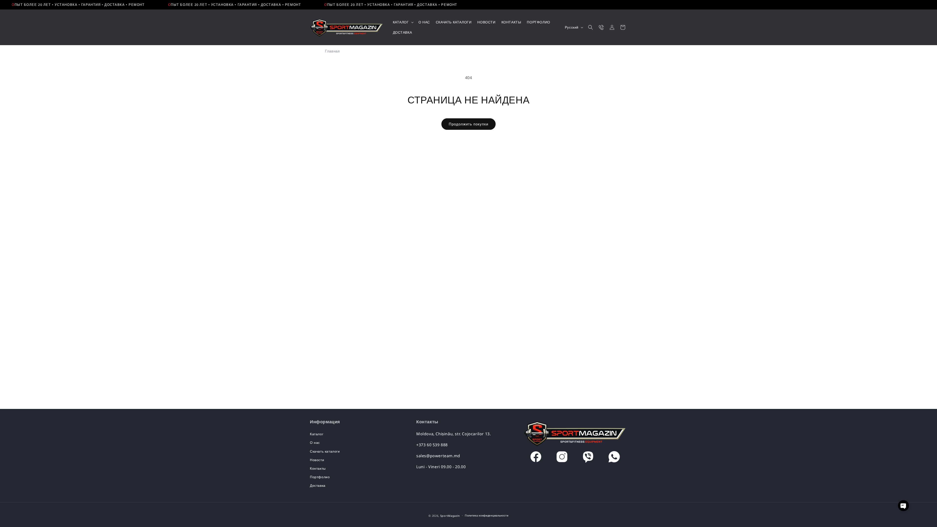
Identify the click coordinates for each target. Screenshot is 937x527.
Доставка (318, 485)
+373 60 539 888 (432, 444)
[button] (403, 22)
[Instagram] (562, 458)
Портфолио (320, 477)
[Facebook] (536, 458)
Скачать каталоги (325, 451)
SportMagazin (450, 515)
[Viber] (588, 458)
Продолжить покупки (468, 124)
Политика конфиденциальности (487, 515)
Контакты (318, 468)
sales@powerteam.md (438, 455)
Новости (317, 459)
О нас (315, 442)
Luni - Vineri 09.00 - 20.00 (441, 466)
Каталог (316, 434)
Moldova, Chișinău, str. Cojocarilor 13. (453, 433)
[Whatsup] (614, 458)
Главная (332, 51)
